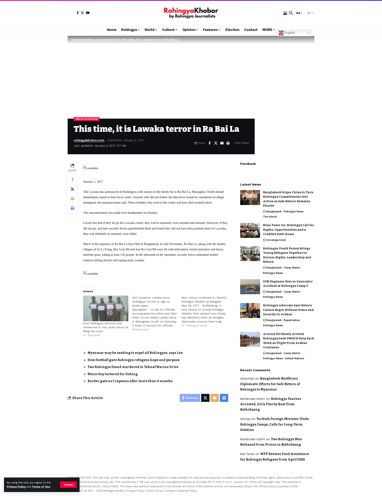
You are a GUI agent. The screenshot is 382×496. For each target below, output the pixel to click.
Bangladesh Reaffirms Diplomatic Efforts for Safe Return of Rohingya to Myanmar (270, 384)
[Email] (222, 143)
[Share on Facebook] (209, 143)
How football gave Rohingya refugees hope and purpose (134, 360)
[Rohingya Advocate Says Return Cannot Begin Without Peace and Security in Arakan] (250, 310)
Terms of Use (41, 486)
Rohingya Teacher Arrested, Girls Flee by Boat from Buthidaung (270, 404)
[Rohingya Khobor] (191, 13)
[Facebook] (78, 12)
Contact (170, 490)
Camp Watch (292, 267)
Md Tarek (247, 454)
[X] (82, 12)
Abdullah (247, 378)
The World (270, 216)
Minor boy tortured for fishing (113, 374)
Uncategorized (86, 119)
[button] (68, 484)
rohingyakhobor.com (89, 140)
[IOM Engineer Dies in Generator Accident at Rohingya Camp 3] (250, 286)
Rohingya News (294, 211)
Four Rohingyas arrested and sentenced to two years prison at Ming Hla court (105, 327)
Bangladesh (274, 211)
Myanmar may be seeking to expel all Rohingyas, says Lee (135, 353)
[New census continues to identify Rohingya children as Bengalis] (206, 311)
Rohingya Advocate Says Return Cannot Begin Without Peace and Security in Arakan (288, 310)
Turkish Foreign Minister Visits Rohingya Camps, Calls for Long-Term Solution (274, 424)
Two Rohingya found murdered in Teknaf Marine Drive (133, 367)
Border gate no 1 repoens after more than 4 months (130, 381)
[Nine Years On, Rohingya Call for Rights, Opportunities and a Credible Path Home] (250, 230)
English (289, 32)
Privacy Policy (16, 486)
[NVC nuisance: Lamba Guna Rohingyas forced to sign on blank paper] (156, 313)
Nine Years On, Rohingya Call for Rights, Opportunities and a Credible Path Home (288, 229)
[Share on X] (215, 143)
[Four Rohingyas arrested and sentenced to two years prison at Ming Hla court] (105, 308)
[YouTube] (88, 12)
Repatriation (292, 320)
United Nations (294, 358)
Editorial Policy (187, 490)
